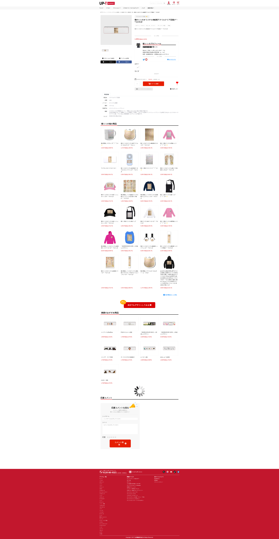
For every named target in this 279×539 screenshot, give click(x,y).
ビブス (101, 532)
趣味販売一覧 (130, 12)
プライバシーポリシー (158, 482)
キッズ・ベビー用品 (103, 520)
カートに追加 (154, 83)
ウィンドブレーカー (103, 523)
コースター (102, 512)
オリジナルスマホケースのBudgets (134, 485)
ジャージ (101, 528)
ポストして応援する (109, 62)
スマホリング (102, 493)
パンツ (101, 485)
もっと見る (156, 35)
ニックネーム (105, 416)
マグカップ (102, 497)
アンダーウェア (103, 525)
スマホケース (102, 490)
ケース (101, 515)
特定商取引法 (156, 478)
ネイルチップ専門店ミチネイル (133, 488)
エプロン (101, 522)
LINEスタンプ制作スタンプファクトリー (135, 490)
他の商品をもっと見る (171, 294)
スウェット (102, 487)
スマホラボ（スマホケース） (132, 495)
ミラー (101, 508)
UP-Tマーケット (103, 12)
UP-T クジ (129, 482)
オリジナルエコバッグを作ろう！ (133, 498)
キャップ (101, 518)
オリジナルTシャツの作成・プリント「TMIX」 (136, 497)
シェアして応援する (124, 62)
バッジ (101, 500)
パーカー (108, 8)
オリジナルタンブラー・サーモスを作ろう (135, 500)
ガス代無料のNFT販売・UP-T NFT (133, 483)
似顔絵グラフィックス (131, 487)
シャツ (101, 483)
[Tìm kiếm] (164, 3)
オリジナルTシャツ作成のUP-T (133, 478)
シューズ (101, 510)
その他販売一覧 (123, 12)
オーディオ (102, 513)
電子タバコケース (103, 517)
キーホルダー (102, 498)
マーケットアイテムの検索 (113, 12)
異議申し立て (175, 89)
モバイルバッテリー (103, 492)
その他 (101, 533)
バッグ (143, 8)
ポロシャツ (102, 482)
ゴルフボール (102, 507)
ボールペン (102, 502)
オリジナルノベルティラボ (132, 492)
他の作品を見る (172, 59)
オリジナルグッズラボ (131, 493)
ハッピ (101, 527)
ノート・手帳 (102, 503)
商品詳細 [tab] (106, 94)
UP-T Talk (129, 480)
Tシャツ (101, 8)
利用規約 (156, 480)
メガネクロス (102, 505)
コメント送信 (119, 443)
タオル (101, 488)
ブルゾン (101, 530)
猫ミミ (155, 47)
